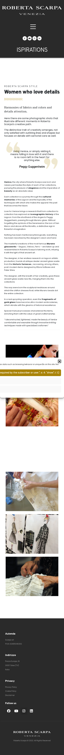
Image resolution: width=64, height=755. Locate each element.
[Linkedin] (31, 711)
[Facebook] (25, 38)
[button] (59, 361)
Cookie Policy (10, 691)
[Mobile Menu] (33, 27)
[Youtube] (30, 38)
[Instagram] (34, 38)
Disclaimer (10, 695)
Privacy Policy (11, 687)
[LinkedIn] (39, 38)
